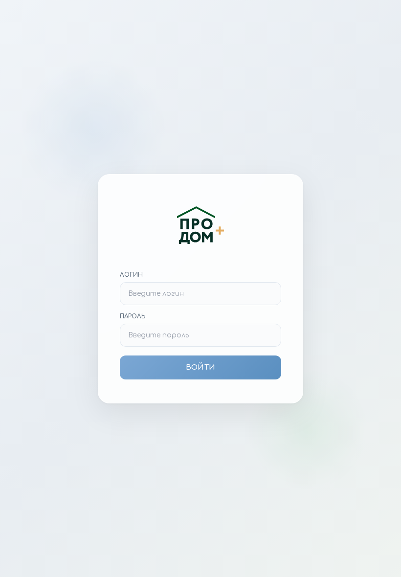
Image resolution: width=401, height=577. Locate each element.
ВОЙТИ (200, 367)
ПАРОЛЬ (132, 316)
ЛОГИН (131, 274)
